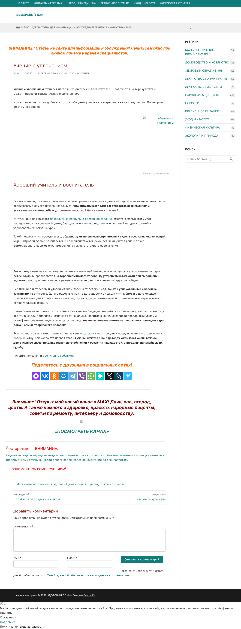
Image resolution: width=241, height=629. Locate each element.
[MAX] (36, 376)
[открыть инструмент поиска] (189, 27)
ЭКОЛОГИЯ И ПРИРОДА (201, 135)
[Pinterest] (222, 27)
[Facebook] (196, 27)
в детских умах (90, 333)
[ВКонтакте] (45, 376)
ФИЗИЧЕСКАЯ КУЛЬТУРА (202, 127)
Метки (21, 484)
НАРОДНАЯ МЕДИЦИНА (202, 95)
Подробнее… (9, 622)
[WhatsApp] (91, 376)
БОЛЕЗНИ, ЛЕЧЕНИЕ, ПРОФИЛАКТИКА (200, 52)
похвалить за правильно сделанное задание (81, 219)
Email (72, 558)
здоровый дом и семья (69, 484)
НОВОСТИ (192, 103)
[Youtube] (209, 27)
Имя (17, 558)
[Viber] (82, 376)
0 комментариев (80, 73)
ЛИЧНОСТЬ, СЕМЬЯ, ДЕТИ (203, 86)
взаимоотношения (39, 484)
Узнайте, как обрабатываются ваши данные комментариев (88, 575)
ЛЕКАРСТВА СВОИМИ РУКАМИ (206, 78)
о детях (93, 484)
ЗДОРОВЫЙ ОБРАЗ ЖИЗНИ (52, 73)
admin (17, 73)
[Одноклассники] (54, 376)
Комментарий (24, 526)
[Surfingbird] (127, 376)
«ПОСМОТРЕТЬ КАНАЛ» (81, 431)
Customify (89, 595)
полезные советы (112, 484)
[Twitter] (203, 27)
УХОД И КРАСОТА (197, 119)
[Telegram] (72, 376)
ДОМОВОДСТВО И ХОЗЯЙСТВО (207, 62)
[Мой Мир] (63, 376)
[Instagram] (216, 27)
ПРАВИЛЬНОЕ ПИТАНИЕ (202, 111)
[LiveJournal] (118, 376)
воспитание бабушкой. (58, 355)
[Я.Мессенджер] (100, 376)
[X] (109, 376)
